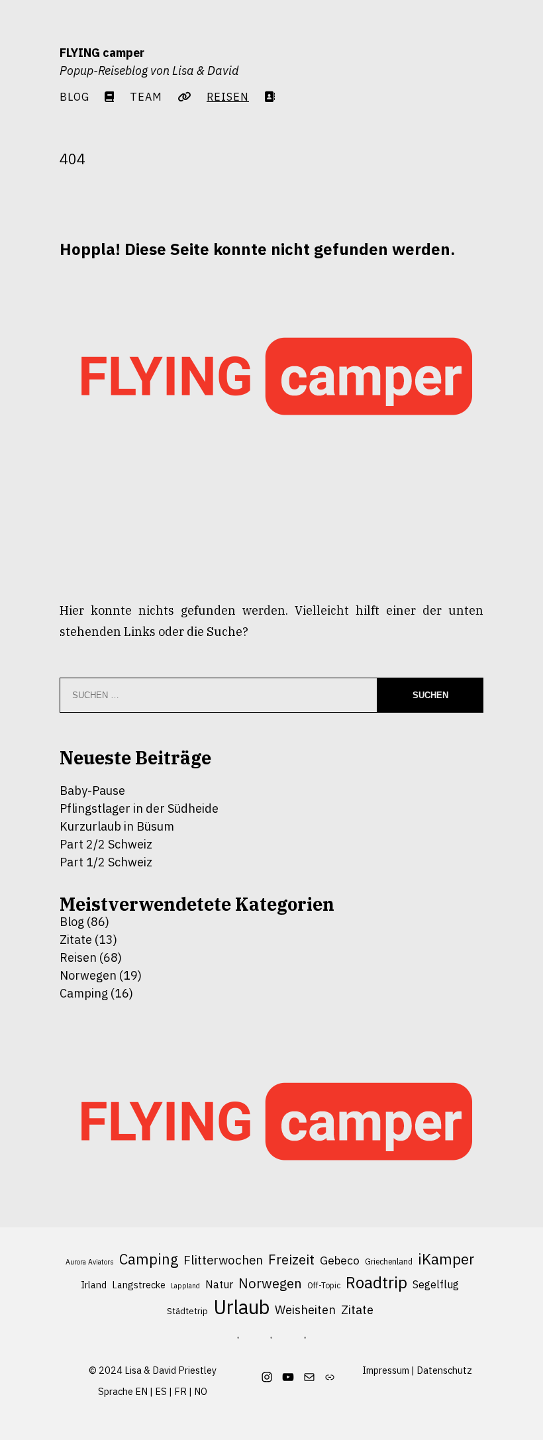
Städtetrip (187, 1311)
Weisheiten (305, 1309)
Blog (74, 96)
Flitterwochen (223, 1260)
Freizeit (291, 1259)
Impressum (385, 1370)
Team (146, 96)
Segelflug (436, 1284)
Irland (94, 1285)
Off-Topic (323, 1285)
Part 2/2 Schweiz (106, 844)
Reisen (78, 957)
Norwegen (88, 975)
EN (141, 1391)
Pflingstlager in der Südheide (139, 808)
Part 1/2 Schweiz (106, 862)
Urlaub (241, 1307)
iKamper (446, 1258)
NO (200, 1391)
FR (180, 1391)
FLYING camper (102, 52)
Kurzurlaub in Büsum (117, 826)
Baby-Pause (92, 790)
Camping (84, 993)
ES (161, 1391)
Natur (219, 1284)
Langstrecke (139, 1285)
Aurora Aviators (90, 1261)
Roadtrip (376, 1282)
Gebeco (340, 1260)
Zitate (76, 939)
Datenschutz (444, 1370)
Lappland (185, 1285)
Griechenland (389, 1261)
